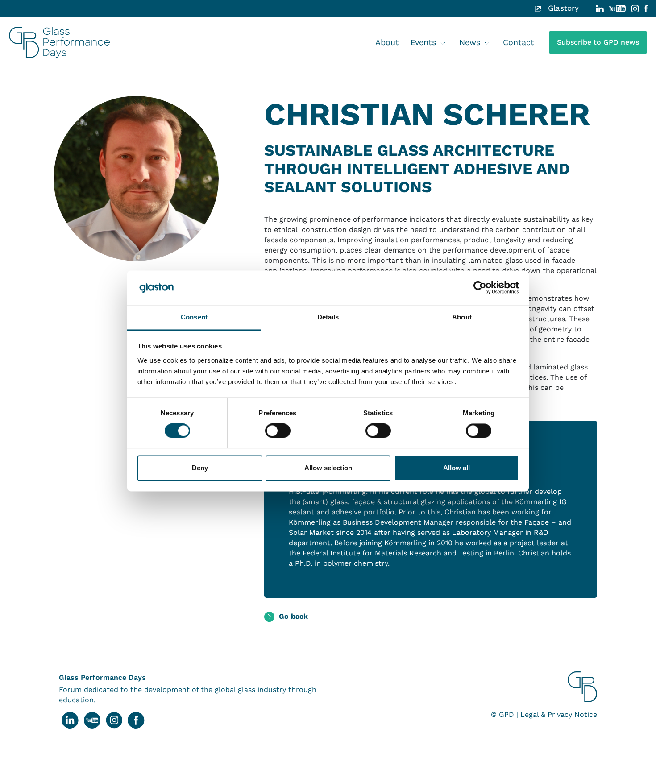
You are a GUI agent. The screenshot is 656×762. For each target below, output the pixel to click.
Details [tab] (328, 317)
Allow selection (328, 468)
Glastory (562, 8)
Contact (518, 42)
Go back (293, 616)
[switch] (278, 431)
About (387, 42)
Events (423, 42)
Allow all (456, 468)
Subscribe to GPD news (598, 42)
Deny (200, 468)
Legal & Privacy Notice (558, 714)
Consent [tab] (194, 317)
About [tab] (462, 317)
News (469, 42)
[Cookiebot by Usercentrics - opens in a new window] (480, 287)
